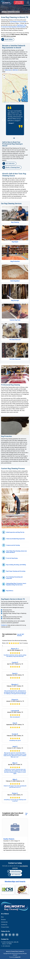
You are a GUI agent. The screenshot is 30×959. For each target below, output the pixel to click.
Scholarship (4, 922)
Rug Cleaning (15, 222)
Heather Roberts (8, 839)
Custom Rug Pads (15, 320)
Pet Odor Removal (15, 359)
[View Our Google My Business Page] (17, 934)
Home (4, 11)
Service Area (11, 11)
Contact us (4, 625)
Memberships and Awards (15, 882)
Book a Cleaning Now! (13, 167)
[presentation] (3, 120)
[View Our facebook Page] (2, 934)
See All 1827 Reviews (20, 635)
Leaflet (5, 102)
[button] (25, 91)
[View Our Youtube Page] (9, 934)
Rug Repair (15, 242)
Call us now (8, 70)
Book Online (9, 39)
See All (26, 814)
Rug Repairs (20, 25)
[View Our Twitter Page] (6, 934)
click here (15, 70)
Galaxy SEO (17, 957)
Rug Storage (15, 300)
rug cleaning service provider (18, 21)
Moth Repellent (21, 27)
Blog (2, 917)
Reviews (3, 919)
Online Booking (16, 871)
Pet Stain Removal (15, 339)
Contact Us (4, 924)
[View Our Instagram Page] (13, 934)
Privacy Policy (5, 927)
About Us (8, 951)
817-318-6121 (19, 3)
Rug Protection (15, 261)
